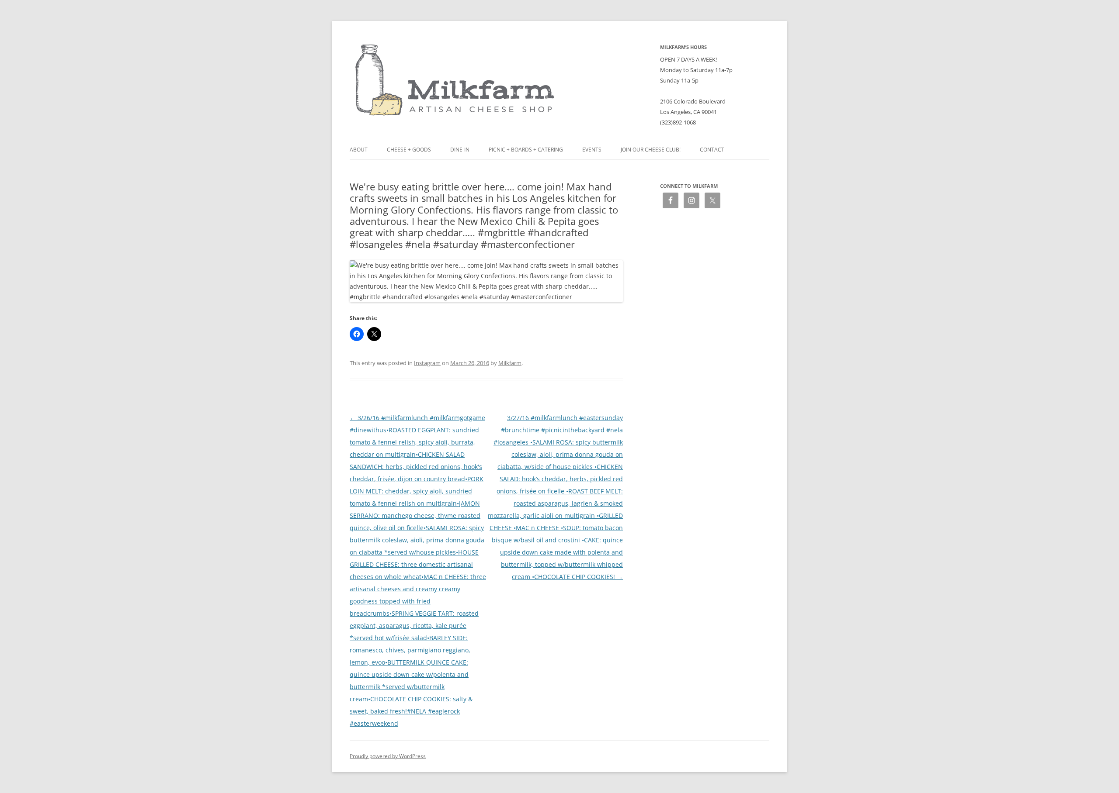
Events (591, 149)
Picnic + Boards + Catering (526, 149)
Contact (712, 149)
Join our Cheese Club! (651, 149)
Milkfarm (509, 363)
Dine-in (459, 149)
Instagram (427, 363)
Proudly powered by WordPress (388, 756)
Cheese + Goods (409, 149)
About (359, 149)
